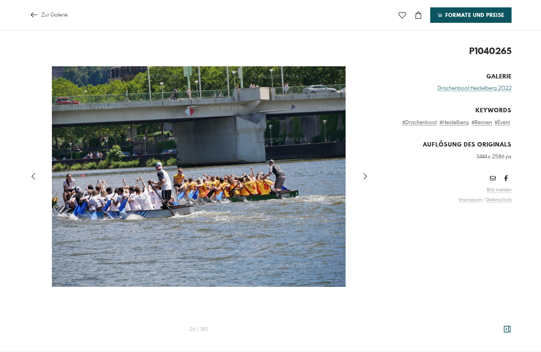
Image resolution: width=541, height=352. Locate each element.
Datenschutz (499, 200)
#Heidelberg (454, 122)
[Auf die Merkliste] (402, 15)
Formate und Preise (473, 15)
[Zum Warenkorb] (418, 15)
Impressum (470, 200)
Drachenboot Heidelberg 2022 (475, 88)
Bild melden (499, 190)
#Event (502, 122)
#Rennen (481, 122)
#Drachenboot (419, 122)
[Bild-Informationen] (507, 329)
